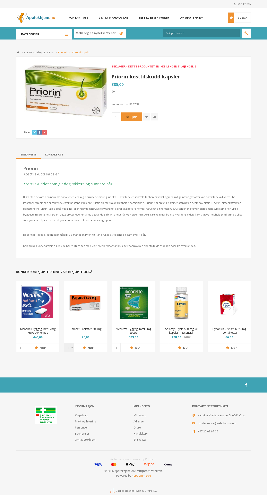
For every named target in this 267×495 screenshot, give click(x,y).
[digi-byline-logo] (113, 490)
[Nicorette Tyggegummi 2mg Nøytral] (133, 302)
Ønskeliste (140, 439)
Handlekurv (141, 433)
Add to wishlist (146, 116)
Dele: (27, 132)
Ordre (137, 427)
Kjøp (134, 117)
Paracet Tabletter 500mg (85, 329)
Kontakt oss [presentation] (54, 154)
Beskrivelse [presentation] (28, 154)
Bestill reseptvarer (154, 17)
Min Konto (244, 4)
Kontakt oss (78, 17)
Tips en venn (154, 116)
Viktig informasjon (113, 17)
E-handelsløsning (125, 490)
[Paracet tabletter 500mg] (85, 302)
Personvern (82, 427)
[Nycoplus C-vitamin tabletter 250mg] (229, 302)
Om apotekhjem (191, 17)
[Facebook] (246, 385)
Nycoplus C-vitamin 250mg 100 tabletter (229, 330)
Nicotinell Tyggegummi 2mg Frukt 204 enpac (38, 330)
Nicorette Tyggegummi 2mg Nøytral (133, 330)
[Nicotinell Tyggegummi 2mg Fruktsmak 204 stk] (37, 302)
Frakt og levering (85, 421)
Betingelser (82, 433)
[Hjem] (18, 52)
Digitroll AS (151, 490)
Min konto (140, 415)
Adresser (139, 421)
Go (246, 33)
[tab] (28, 154)
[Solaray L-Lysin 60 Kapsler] (181, 302)
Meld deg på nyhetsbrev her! (96, 33)
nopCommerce (141, 475)
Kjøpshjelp (81, 415)
